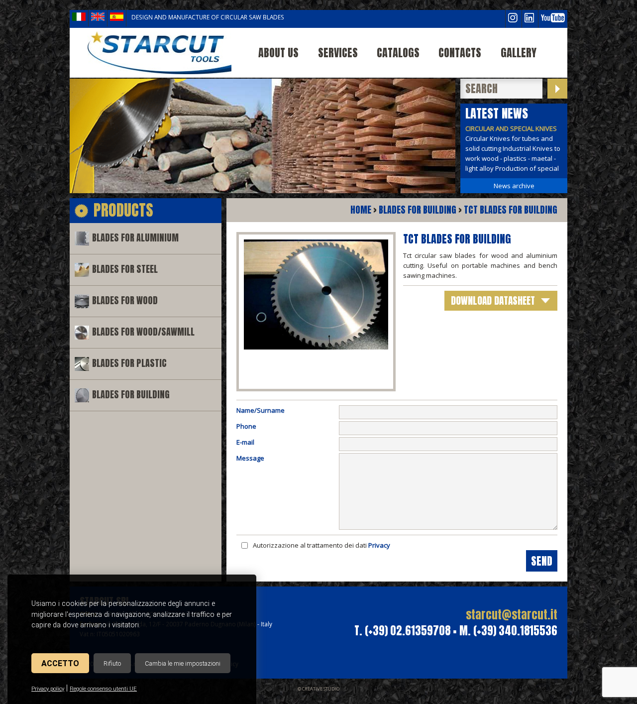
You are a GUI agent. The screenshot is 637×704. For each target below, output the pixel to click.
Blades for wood (125, 300)
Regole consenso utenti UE (103, 689)
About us (278, 52)
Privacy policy (47, 689)
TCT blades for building (510, 210)
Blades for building (131, 394)
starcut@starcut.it (511, 614)
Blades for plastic (129, 363)
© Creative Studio (318, 689)
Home (360, 210)
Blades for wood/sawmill (143, 332)
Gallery (518, 52)
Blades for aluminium (135, 237)
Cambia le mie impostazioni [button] (182, 663)
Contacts (459, 52)
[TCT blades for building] (159, 53)
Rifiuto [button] (112, 663)
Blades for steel (125, 269)
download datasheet (493, 300)
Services (338, 52)
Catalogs (398, 52)
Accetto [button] (60, 663)
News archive (514, 185)
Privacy (379, 545)
